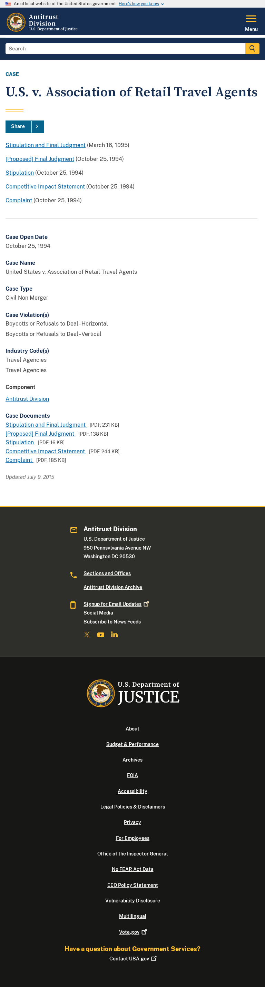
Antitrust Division (27, 399)
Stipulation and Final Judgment (46, 145)
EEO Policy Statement (132, 885)
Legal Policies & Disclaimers (132, 807)
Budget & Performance (132, 744)
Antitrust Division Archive (113, 587)
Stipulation (20, 173)
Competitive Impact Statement (45, 186)
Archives (132, 760)
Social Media (98, 613)
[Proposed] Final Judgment (40, 159)
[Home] (43, 30)
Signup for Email (112, 604)
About (132, 729)
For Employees (132, 838)
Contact (129, 958)
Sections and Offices (107, 573)
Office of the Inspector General (132, 854)
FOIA (132, 775)
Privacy (132, 822)
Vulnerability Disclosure (132, 900)
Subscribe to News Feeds (112, 622)
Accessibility (132, 791)
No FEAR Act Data (133, 869)
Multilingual (132, 916)
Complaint (19, 200)
